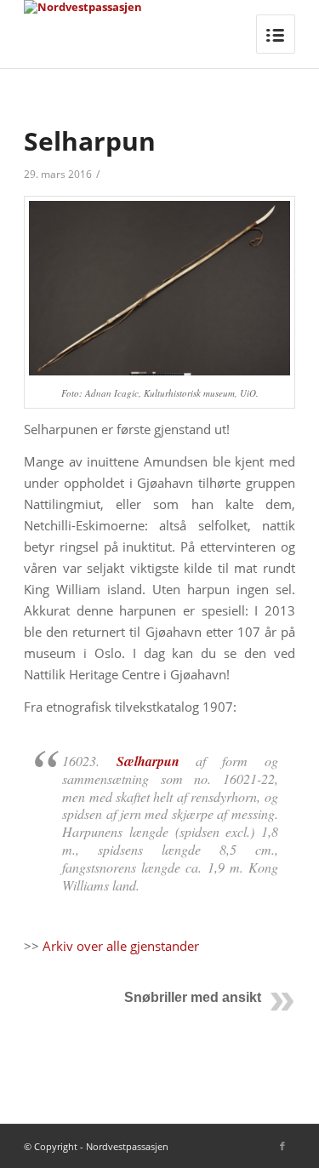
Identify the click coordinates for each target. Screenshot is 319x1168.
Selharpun (90, 140)
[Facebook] (282, 1146)
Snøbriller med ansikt (192, 997)
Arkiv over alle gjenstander (121, 945)
